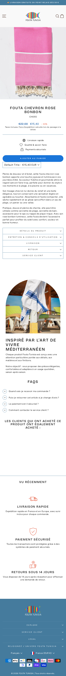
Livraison (33, 243)
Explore (32, 625)
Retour (33, 249)
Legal (32, 639)
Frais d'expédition (27, 127)
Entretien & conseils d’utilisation (33, 237)
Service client (33, 256)
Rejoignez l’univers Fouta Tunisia (32, 646)
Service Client (32, 632)
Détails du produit (33, 231)
